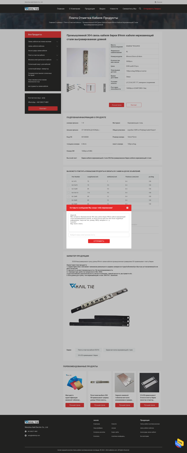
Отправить (99, 241)
